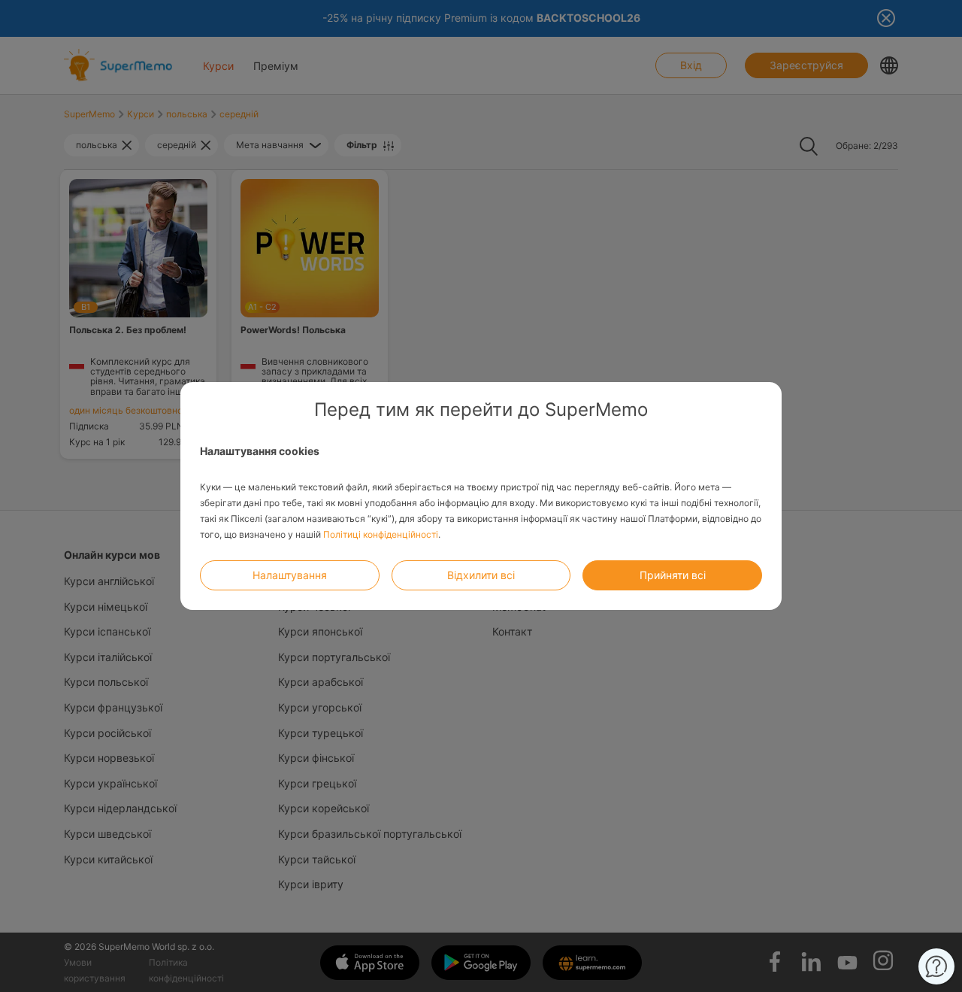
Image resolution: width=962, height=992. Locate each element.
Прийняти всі (673, 575)
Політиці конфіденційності (380, 534)
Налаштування (290, 575)
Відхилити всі (481, 575)
